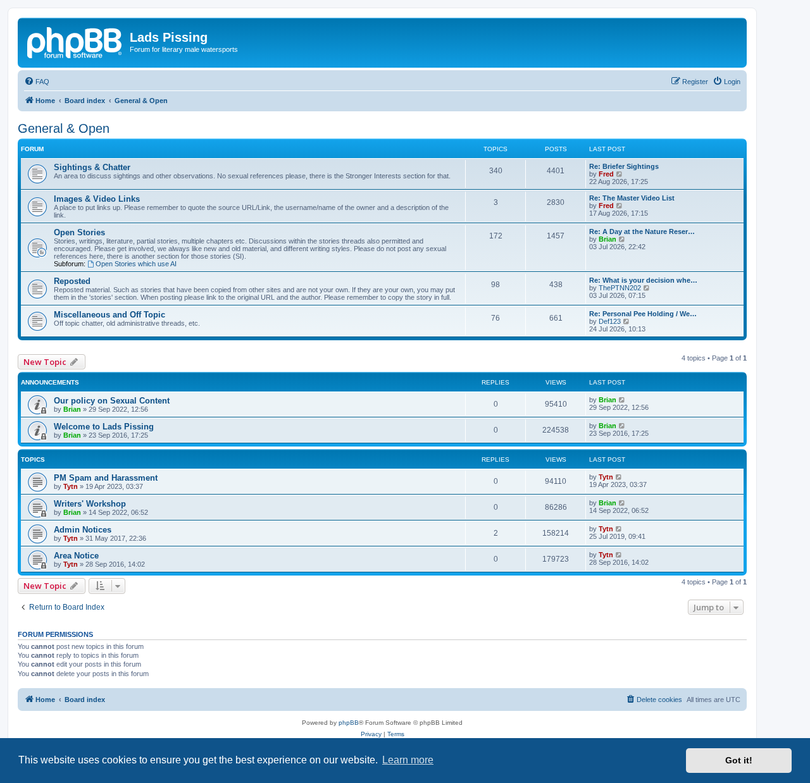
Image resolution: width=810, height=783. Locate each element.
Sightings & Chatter (92, 167)
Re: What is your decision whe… (643, 280)
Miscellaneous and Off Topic (109, 314)
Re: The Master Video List (632, 198)
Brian (607, 239)
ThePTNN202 (620, 288)
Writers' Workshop (90, 504)
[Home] (75, 41)
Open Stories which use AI (136, 264)
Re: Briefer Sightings (624, 166)
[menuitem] (36, 81)
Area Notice (76, 555)
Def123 (610, 321)
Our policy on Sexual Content (112, 400)
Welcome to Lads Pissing (104, 426)
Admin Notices (82, 529)
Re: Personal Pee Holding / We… (643, 314)
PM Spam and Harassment (106, 478)
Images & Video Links (97, 199)
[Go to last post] (622, 400)
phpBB (349, 722)
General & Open (63, 128)
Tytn (70, 486)
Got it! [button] (738, 760)
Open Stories (79, 232)
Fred (606, 174)
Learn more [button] (407, 760)
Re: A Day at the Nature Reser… (642, 231)
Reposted (72, 281)
